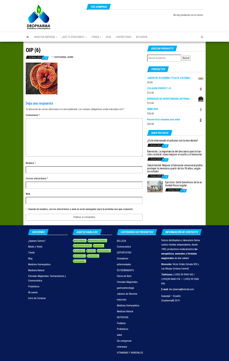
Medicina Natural (36, 270)
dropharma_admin (63, 57)
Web (28, 193)
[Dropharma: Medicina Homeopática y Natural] (27, 37)
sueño (91, 251)
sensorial (93, 256)
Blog (108, 36)
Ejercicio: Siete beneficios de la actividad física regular (184, 184)
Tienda (95, 36)
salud (119, 334)
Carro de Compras (37, 298)
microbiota (80, 240)
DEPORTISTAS (124, 252)
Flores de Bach (124, 276)
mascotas (121, 299)
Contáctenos (123, 36)
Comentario (33, 115)
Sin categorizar (124, 340)
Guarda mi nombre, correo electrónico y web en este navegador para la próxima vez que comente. (80, 209)
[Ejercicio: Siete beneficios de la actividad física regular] (155, 186)
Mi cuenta (141, 36)
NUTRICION (122, 317)
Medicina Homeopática (39, 264)
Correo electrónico (37, 178)
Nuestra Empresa (44, 36)
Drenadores (122, 258)
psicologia (79, 261)
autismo (99, 246)
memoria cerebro (97, 240)
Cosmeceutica (124, 246)
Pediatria (121, 323)
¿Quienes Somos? (36, 240)
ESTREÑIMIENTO (125, 270)
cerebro (79, 250)
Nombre (31, 163)
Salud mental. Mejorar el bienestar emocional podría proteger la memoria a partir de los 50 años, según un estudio (175, 168)
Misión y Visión (35, 246)
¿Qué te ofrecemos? (73, 36)
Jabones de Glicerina (127, 293)
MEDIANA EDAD (82, 246)
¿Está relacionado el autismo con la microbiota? (172, 140)
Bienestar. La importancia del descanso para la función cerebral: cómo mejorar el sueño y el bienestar (174, 153)
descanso (79, 256)
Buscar (186, 58)
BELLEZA (121, 240)
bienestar (104, 250)
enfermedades (124, 264)
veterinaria (122, 346)
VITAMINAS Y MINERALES (130, 352)
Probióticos (33, 286)
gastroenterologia (125, 287)
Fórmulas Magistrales (127, 282)
